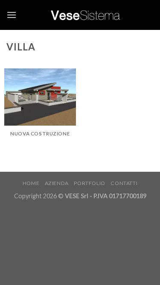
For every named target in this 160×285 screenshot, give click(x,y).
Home (31, 183)
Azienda (57, 183)
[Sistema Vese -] (85, 15)
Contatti (124, 183)
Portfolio (89, 183)
